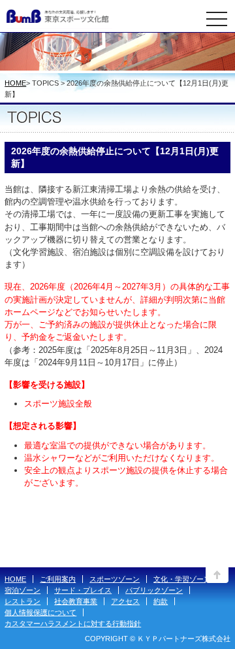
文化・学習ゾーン (182, 579)
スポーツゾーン (114, 579)
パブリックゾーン (154, 590)
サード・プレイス (83, 590)
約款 (160, 601)
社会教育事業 (75, 601)
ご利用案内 (58, 579)
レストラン (22, 601)
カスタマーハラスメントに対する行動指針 (73, 623)
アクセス (125, 601)
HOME (15, 83)
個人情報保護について (40, 612)
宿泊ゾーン (22, 590)
